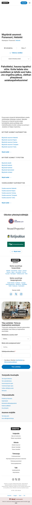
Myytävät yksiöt (6, 163)
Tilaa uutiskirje (16, 367)
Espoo (20, 270)
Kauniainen (14, 270)
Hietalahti (24, 284)
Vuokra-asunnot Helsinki (9, 188)
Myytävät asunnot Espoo (9, 140)
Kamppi (23, 283)
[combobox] (16, 347)
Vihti (26, 273)
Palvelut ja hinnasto (7, 398)
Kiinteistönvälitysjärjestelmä (9, 403)
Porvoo (24, 272)
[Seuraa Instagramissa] (21, 294)
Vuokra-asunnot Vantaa (9, 193)
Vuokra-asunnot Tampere (9, 195)
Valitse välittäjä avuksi (7, 388)
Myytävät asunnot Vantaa (9, 142)
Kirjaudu (24, 3)
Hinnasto (4, 390)
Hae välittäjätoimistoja (8, 418)
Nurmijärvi (13, 273)
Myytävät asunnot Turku (9, 147)
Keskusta (14, 286)
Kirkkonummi (20, 273)
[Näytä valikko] (29, 3)
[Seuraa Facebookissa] (11, 294)
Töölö (10, 286)
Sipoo (12, 272)
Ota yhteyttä (5, 408)
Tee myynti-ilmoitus (7, 378)
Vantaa (25, 270)
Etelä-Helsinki (10, 283)
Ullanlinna (18, 284)
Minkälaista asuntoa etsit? (10, 335)
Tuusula (7, 273)
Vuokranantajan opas (7, 385)
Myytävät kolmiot (7, 167)
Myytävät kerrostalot (8, 170)
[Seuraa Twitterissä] (16, 294)
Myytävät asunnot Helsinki (10, 137)
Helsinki (18, 40)
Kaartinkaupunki (10, 284)
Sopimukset (5, 401)
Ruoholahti (21, 286)
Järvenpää (18, 272)
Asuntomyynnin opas (7, 383)
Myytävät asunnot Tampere (10, 144)
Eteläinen (17, 283)
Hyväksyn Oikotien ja (14, 361)
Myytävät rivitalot (7, 172)
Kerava (8, 272)
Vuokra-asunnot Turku (8, 197)
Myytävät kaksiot (7, 165)
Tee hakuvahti (5, 416)
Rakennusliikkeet (6, 405)
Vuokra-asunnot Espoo (8, 191)
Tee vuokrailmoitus (7, 381)
